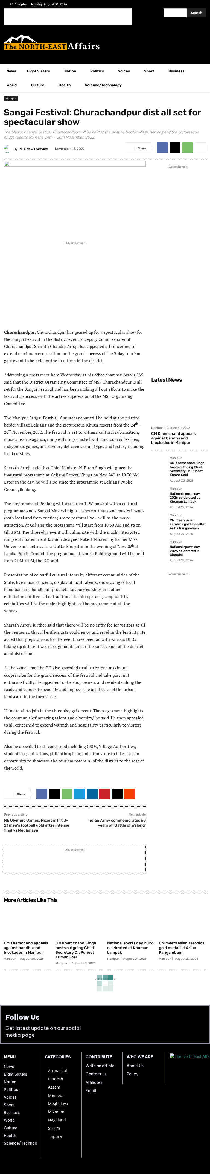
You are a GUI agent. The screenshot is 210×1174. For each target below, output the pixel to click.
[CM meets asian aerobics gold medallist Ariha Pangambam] (159, 521)
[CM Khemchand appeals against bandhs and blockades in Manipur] (178, 404)
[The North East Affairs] (105, 42)
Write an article (100, 1065)
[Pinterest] (104, 794)
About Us (135, 1065)
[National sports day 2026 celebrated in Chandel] (159, 548)
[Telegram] (79, 794)
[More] (200, 147)
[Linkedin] (92, 794)
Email (91, 1090)
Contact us (96, 1074)
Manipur (10, 98)
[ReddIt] (129, 794)
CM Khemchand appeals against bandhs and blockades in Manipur (173, 438)
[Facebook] (183, 4)
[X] (192, 4)
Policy (132, 1074)
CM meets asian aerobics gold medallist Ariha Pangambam (188, 524)
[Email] (117, 794)
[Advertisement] (68, 16)
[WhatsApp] (187, 147)
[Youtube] (200, 4)
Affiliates (94, 1082)
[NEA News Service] (9, 149)
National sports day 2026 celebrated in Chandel (185, 551)
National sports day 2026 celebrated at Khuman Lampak (185, 498)
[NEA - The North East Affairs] (188, 1068)
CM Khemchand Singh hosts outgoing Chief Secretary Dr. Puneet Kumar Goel (187, 469)
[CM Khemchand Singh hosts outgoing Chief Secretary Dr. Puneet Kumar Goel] (159, 464)
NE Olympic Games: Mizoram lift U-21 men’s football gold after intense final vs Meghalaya (36, 825)
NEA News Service (33, 149)
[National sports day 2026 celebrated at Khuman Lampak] (159, 494)
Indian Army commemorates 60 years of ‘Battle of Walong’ (117, 823)
